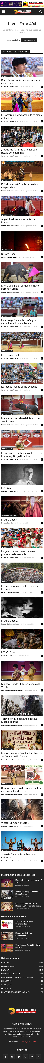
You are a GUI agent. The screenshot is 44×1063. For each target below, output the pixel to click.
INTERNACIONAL (7, 76)
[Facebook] (5, 1056)
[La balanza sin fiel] (22, 342)
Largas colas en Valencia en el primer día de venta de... (18, 553)
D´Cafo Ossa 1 (9, 652)
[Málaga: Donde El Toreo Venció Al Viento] (22, 671)
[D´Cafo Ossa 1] (22, 639)
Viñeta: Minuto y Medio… (15, 822)
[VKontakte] (31, 1056)
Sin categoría (6, 985)
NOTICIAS (5, 616)
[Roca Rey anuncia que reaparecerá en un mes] (22, 67)
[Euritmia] (22, 474)
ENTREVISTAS (6, 988)
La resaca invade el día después (19, 386)
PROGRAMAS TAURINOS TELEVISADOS (17, 977)
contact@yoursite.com (27, 1041)
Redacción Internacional (10, 191)
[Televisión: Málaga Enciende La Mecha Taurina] (22, 705)
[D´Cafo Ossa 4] (22, 506)
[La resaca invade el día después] (22, 373)
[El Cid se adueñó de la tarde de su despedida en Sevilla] (22, 171)
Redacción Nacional (8, 257)
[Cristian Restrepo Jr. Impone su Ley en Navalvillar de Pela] (22, 775)
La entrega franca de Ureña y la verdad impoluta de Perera (18, 322)
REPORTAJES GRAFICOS (9, 515)
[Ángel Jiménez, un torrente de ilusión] (22, 206)
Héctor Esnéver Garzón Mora (11, 690)
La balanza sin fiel (11, 355)
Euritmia (6, 487)
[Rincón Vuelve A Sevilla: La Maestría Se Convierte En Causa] (22, 740)
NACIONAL (5, 484)
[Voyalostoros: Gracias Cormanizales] (7, 924)
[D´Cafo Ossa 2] (22, 607)
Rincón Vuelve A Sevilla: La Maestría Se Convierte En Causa (22, 755)
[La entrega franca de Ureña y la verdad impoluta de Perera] (22, 307)
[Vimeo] (25, 1056)
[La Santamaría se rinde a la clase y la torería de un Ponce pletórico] (22, 573)
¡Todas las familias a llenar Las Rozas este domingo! (19, 151)
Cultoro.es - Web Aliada (9, 86)
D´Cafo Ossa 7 (9, 253)
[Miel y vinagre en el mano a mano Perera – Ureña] (22, 272)
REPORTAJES (6, 981)
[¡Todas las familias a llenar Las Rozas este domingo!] (22, 136)
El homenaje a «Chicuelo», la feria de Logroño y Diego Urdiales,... (21, 455)
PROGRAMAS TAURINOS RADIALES (15, 992)
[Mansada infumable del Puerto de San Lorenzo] (22, 405)
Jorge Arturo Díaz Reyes (9, 491)
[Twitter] (18, 1056)
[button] (40, 11)
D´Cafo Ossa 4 (9, 519)
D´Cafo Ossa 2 (9, 620)
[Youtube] (38, 1056)
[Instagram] (12, 1056)
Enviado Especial (7, 523)
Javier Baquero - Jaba (8, 656)
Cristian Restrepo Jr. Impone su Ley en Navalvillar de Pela (21, 790)
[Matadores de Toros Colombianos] (7, 936)
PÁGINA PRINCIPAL (29, 40)
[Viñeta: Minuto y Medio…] (22, 809)
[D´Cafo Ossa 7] (22, 241)
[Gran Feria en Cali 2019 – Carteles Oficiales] (7, 948)
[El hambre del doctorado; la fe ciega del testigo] (22, 101)
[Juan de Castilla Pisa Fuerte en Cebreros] (22, 841)
